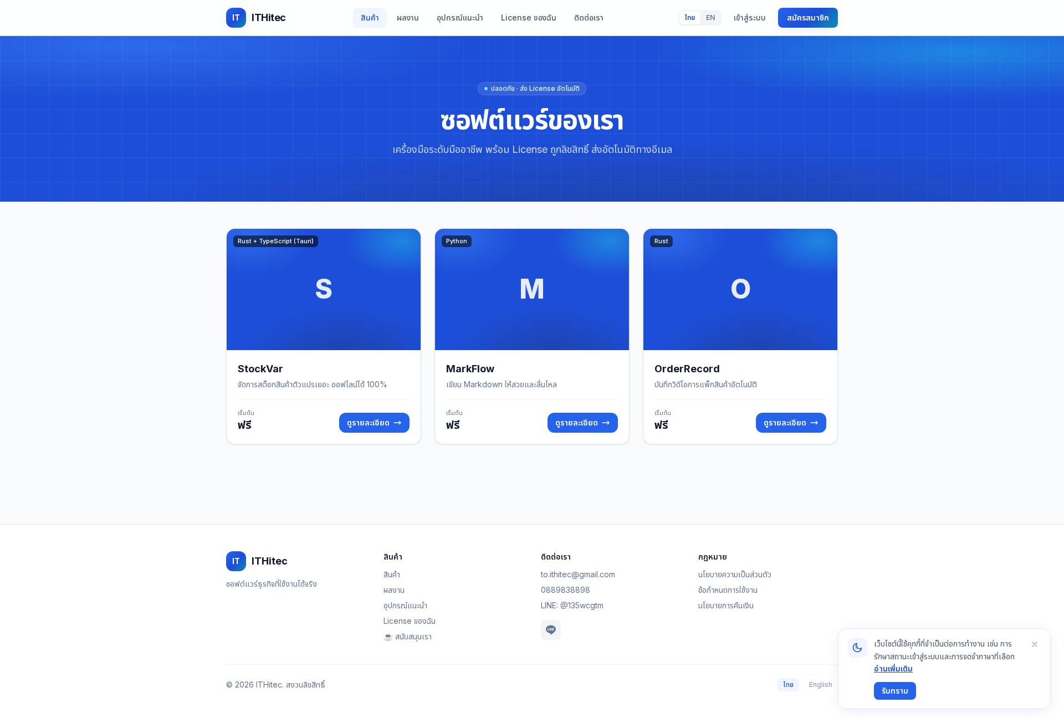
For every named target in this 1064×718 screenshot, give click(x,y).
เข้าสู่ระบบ (750, 17)
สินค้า (370, 17)
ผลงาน (408, 17)
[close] (1034, 644)
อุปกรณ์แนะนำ (460, 17)
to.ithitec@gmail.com (578, 574)
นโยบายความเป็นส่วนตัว (734, 574)
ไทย (690, 17)
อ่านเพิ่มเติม (893, 668)
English (820, 684)
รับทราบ (895, 690)
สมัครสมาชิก (808, 17)
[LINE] (551, 630)
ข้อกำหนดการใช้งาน (728, 589)
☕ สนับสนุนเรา (407, 636)
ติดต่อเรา (588, 17)
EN (710, 17)
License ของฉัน (528, 17)
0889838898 (565, 589)
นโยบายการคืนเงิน (726, 605)
